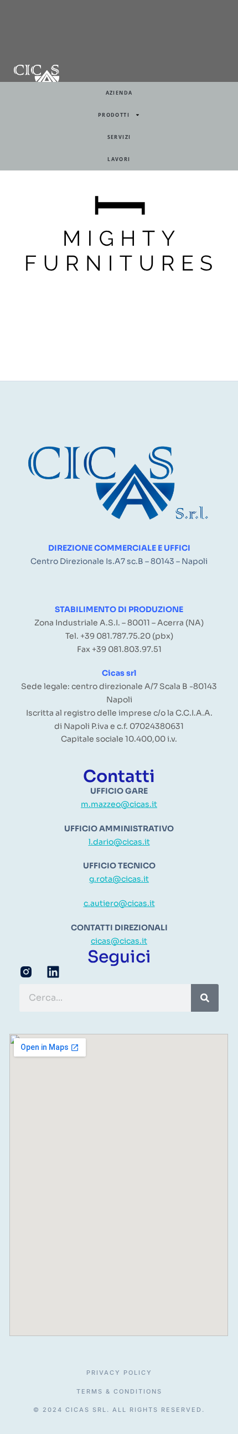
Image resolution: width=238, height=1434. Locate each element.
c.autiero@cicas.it (119, 903)
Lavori (118, 159)
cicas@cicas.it (119, 941)
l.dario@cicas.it (119, 842)
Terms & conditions (119, 1391)
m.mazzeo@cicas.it (119, 804)
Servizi (119, 137)
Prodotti (114, 114)
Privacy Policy (119, 1372)
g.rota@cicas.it (119, 879)
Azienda (119, 92)
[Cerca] (205, 998)
